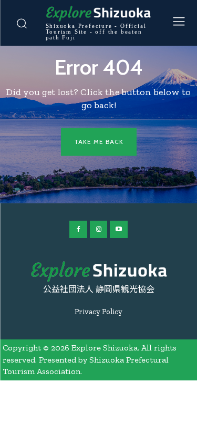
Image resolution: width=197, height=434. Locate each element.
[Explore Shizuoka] (98, 272)
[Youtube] (119, 230)
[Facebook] (78, 230)
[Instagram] (99, 230)
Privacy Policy (98, 311)
